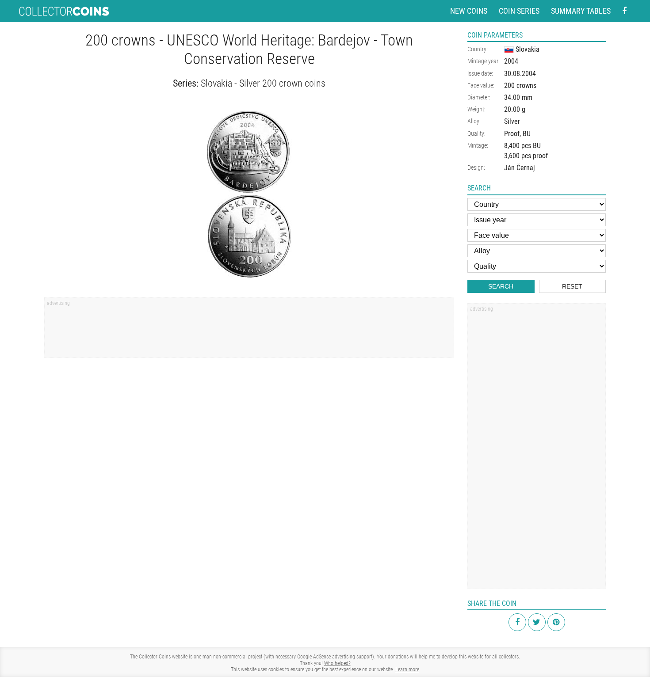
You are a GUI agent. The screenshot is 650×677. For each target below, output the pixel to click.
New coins (468, 10)
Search (500, 286)
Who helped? (337, 663)
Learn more (407, 669)
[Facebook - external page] (624, 11)
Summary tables (581, 10)
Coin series (519, 10)
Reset (572, 286)
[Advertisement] (249, 330)
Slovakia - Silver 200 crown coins (263, 83)
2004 (511, 61)
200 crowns (520, 85)
